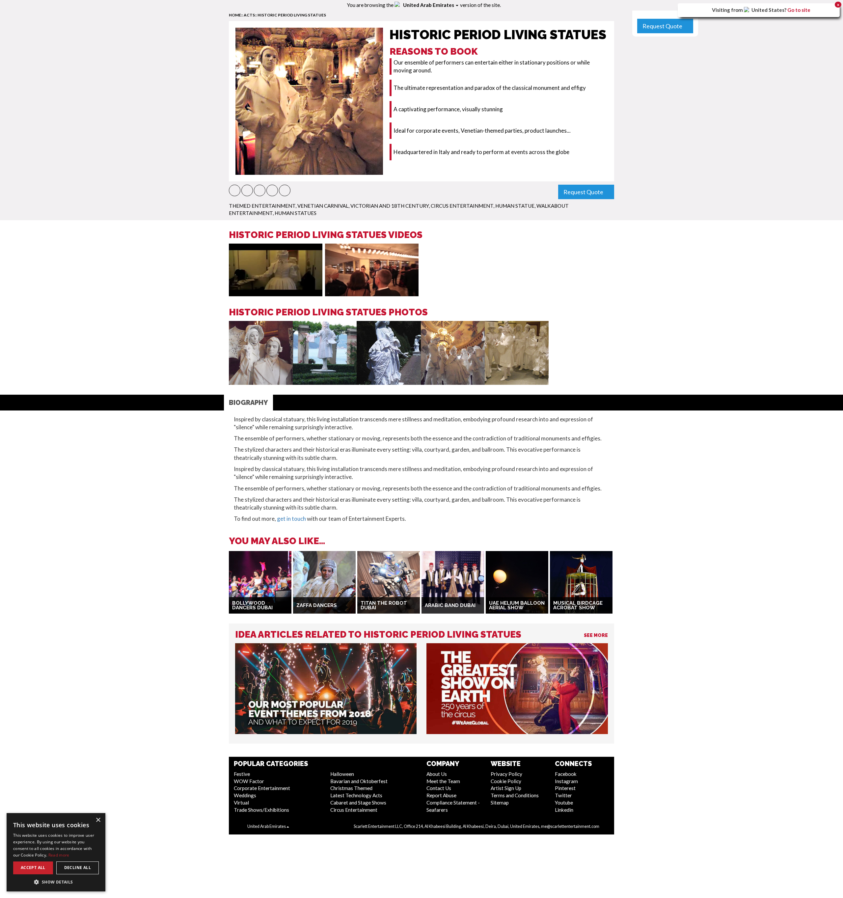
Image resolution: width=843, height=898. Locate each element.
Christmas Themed (351, 788)
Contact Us (438, 788)
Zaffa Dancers (316, 605)
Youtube (564, 803)
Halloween (342, 774)
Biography (248, 403)
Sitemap (500, 803)
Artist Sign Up (506, 788)
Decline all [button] (77, 867)
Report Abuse (441, 795)
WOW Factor (249, 781)
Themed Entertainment (262, 206)
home (235, 15)
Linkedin (564, 810)
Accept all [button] (33, 867)
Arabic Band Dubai (450, 605)
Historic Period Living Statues (292, 15)
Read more (58, 855)
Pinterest (565, 788)
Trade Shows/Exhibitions (261, 810)
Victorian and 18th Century (389, 206)
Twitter (563, 795)
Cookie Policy (506, 781)
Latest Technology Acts (356, 795)
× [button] (97, 820)
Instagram (566, 781)
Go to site (798, 10)
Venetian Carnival (322, 206)
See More (596, 635)
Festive (242, 774)
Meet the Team (443, 781)
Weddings (245, 795)
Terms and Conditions (515, 795)
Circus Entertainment (462, 206)
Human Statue (514, 206)
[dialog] (56, 852)
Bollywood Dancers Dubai (252, 605)
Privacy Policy (506, 774)
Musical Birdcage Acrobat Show (578, 605)
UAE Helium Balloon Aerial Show (517, 605)
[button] (234, 190)
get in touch (291, 518)
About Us (436, 774)
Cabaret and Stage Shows (358, 803)
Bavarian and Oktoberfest (359, 781)
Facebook (566, 774)
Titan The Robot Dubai (384, 605)
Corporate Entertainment (262, 788)
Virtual (241, 803)
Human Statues (295, 213)
